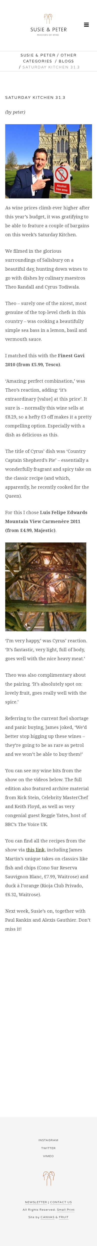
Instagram (48, 1140)
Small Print (66, 1209)
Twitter (48, 1148)
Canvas (47, 1217)
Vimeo (48, 1156)
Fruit (64, 1217)
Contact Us (61, 1202)
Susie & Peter (38, 55)
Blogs (66, 61)
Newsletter (36, 1202)
